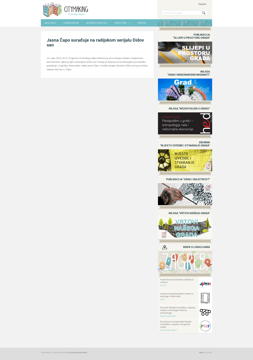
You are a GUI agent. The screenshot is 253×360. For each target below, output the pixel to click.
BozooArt (208, 352)
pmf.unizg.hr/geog (168, 330)
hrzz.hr (163, 285)
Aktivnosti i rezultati (96, 23)
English (202, 4)
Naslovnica (50, 23)
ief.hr (162, 299)
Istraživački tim (71, 23)
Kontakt (142, 23)
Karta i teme (121, 23)
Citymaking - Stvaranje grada (53, 352)
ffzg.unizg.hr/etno (168, 316)
